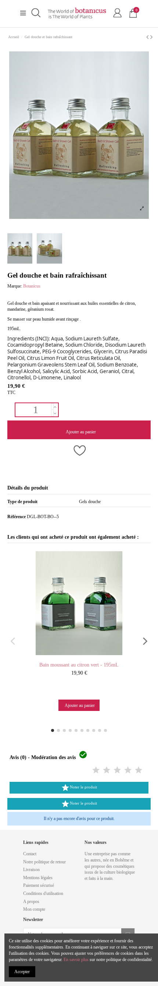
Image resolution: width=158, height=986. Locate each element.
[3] (117, 770)
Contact (29, 853)
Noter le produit (79, 787)
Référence (16, 516)
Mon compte (34, 909)
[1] (95, 770)
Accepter (22, 971)
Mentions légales (38, 877)
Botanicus (31, 286)
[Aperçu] (86, 657)
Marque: (14, 286)
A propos (31, 901)
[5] (138, 770)
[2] (106, 770)
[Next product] (151, 37)
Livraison (31, 869)
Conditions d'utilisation (43, 893)
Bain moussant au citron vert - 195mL (79, 665)
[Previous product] (148, 37)
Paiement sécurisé (38, 885)
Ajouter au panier (81, 431)
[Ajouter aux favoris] (79, 451)
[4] (127, 770)
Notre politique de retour (44, 861)
